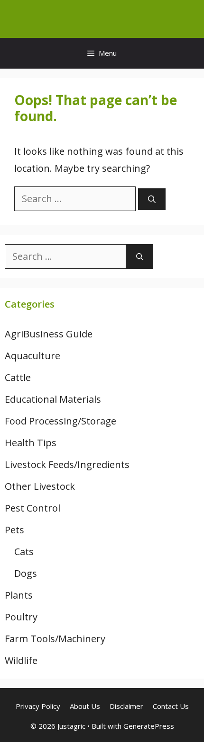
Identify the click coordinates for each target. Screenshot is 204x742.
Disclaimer (126, 706)
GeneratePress (148, 726)
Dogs (25, 573)
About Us (85, 706)
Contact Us (171, 706)
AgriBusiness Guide (49, 333)
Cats (24, 551)
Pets (14, 529)
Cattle (18, 377)
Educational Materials (53, 399)
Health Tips (30, 442)
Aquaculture (32, 355)
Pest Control (32, 508)
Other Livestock (40, 486)
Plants (19, 595)
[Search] (152, 199)
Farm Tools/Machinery (55, 638)
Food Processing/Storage (60, 421)
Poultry (21, 616)
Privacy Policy (38, 706)
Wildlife (21, 660)
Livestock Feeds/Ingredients (67, 464)
